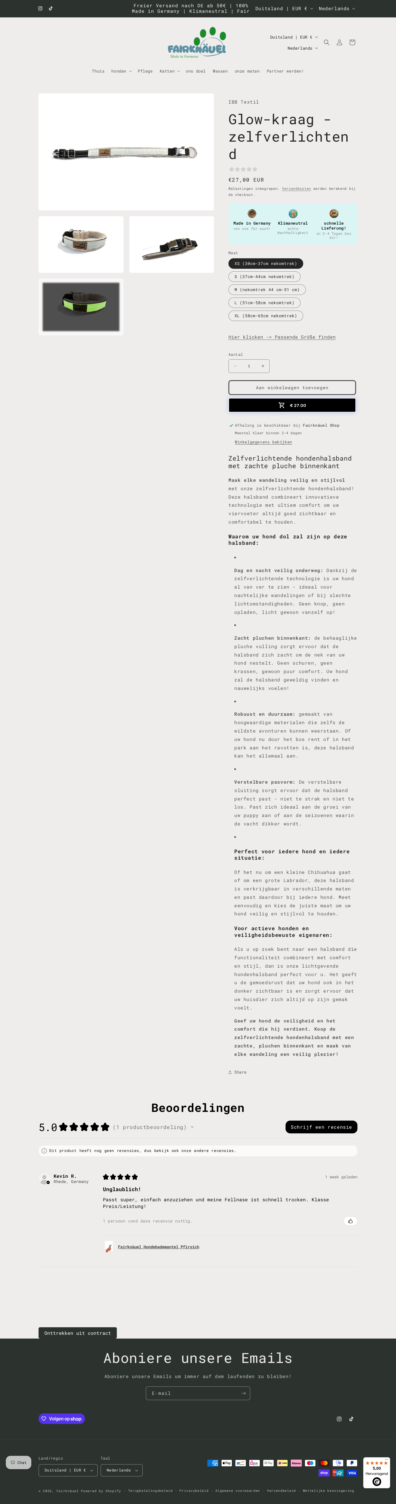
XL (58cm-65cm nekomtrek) (266, 315)
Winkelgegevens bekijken (263, 442)
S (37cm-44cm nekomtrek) (265, 276)
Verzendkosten (296, 188)
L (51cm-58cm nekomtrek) (265, 302)
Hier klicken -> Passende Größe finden (282, 337)
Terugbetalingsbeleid (150, 1490)
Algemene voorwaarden (237, 1490)
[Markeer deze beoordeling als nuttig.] (350, 1221)
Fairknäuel (68, 1491)
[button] (121, 71)
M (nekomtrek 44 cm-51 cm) (267, 289)
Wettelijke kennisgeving (328, 1490)
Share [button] (240, 1072)
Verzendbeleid (281, 1490)
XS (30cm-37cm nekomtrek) (266, 263)
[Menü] (386, 1460)
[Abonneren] (243, 1393)
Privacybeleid (193, 1490)
